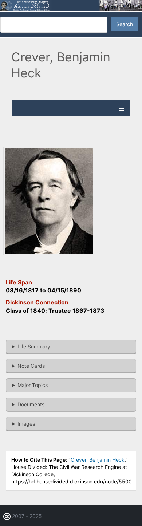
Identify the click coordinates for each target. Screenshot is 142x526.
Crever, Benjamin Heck (98, 460)
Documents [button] (30, 404)
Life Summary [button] (33, 346)
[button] (48, 253)
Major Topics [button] (32, 385)
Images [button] (26, 424)
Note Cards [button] (31, 366)
